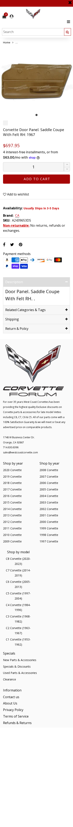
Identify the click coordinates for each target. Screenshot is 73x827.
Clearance (9, 679)
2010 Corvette (12, 535)
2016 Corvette (12, 496)
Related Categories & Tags (25, 310)
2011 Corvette (12, 528)
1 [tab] (36, 115)
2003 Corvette (49, 502)
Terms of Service (16, 716)
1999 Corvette (49, 528)
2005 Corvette (49, 489)
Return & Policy (16, 328)
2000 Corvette (49, 522)
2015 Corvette (12, 502)
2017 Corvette (12, 489)
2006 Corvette (49, 483)
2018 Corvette (12, 483)
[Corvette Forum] (47, 14)
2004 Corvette (49, 496)
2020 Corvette (12, 470)
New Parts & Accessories (19, 660)
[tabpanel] (36, 81)
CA (17, 216)
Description (14, 282)
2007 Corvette (49, 476)
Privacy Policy (13, 710)
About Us (10, 703)
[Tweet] (12, 244)
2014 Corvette (12, 509)
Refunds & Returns (17, 723)
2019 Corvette (12, 476)
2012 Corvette (12, 522)
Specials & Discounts (17, 666)
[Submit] (67, 32)
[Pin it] (20, 244)
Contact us (11, 697)
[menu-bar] (67, 21)
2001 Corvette (49, 515)
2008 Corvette (49, 470)
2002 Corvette (49, 509)
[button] (67, 169)
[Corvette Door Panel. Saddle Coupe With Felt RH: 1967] (36, 81)
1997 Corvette (49, 541)
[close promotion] (70, 1)
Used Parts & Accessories (20, 673)
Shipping (12, 319)
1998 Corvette (49, 535)
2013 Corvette (12, 515)
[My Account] (11, 16)
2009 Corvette (12, 541)
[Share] (4, 244)
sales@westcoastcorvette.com (20, 452)
